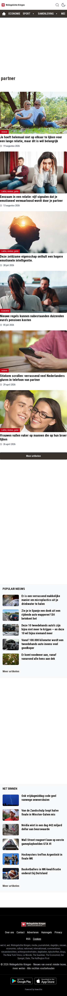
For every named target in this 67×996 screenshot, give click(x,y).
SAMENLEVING (46, 13)
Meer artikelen (33, 456)
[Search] (57, 5)
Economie (5, 311)
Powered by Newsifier (33, 989)
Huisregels (46, 932)
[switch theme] (63, 5)
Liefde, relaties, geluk (10, 191)
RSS (28, 938)
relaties (4, 132)
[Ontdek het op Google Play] (22, 981)
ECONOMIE (14, 13)
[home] (4, 14)
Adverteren (33, 932)
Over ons (9, 932)
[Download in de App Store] (45, 981)
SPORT (26, 13)
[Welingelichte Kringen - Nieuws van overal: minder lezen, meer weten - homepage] (13, 5)
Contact (21, 932)
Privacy (58, 932)
